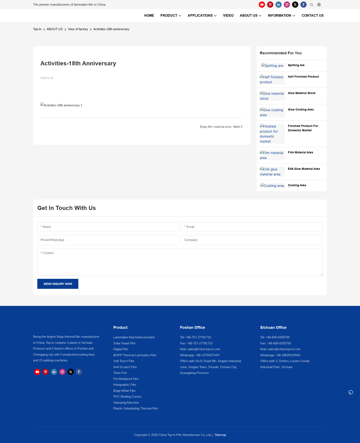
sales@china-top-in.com (203, 349)
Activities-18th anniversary (111, 29)
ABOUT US (55, 29)
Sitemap (220, 435)
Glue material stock (302, 93)
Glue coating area (301, 109)
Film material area (300, 152)
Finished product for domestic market (303, 128)
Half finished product (303, 76)
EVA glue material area (304, 168)
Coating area (297, 185)
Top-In (37, 29)
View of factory (78, 29)
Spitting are (296, 65)
